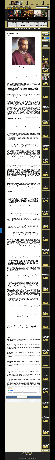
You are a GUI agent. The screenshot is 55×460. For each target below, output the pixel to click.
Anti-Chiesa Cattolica (23, 22)
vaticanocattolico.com (33, 458)
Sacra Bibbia (31, 391)
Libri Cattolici (36, 25)
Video (29, 28)
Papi (28, 391)
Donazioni (34, 28)
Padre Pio (41, 25)
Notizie (18, 28)
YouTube (38, 28)
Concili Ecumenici (15, 391)
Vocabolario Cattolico (45, 22)
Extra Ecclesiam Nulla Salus (10, 25)
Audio (31, 28)
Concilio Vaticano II (14, 22)
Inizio (16, 28)
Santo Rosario (23, 25)
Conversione (31, 25)
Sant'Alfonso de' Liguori (12, 33)
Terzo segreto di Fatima (36, 22)
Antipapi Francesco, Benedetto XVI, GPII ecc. (27, 23)
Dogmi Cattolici (20, 391)
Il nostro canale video (45, 34)
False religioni (25, 391)
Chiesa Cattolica (10, 391)
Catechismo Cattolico (27, 25)
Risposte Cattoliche (24, 28)
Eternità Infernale (14, 25)
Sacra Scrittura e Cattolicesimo (19, 25)
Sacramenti (35, 391)
